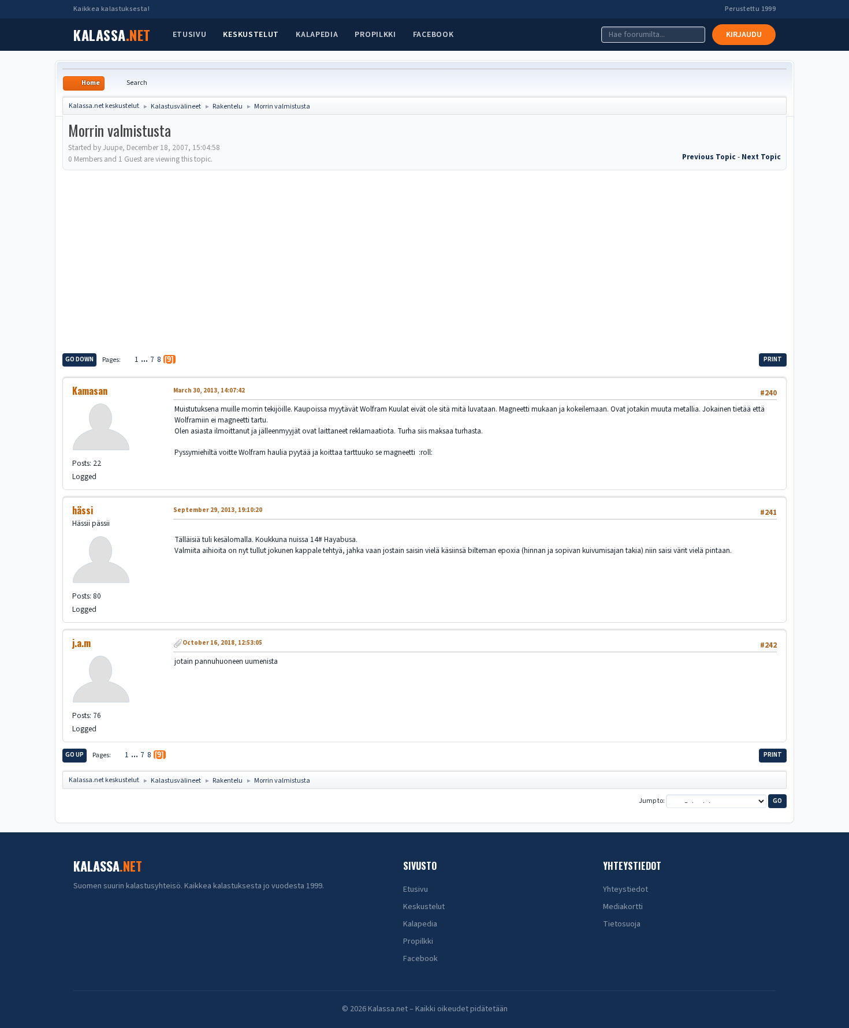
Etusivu (190, 34)
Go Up (74, 754)
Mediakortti (623, 907)
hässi (82, 510)
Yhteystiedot (625, 889)
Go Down (79, 359)
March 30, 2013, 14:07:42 (209, 390)
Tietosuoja (622, 924)
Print (773, 359)
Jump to (651, 801)
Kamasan (89, 391)
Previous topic (709, 156)
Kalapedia (317, 34)
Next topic (761, 156)
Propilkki (375, 34)
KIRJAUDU (744, 34)
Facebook (433, 34)
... (145, 359)
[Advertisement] (424, 260)
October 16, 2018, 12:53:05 (222, 642)
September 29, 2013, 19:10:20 (217, 510)
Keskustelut (251, 34)
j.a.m (81, 643)
